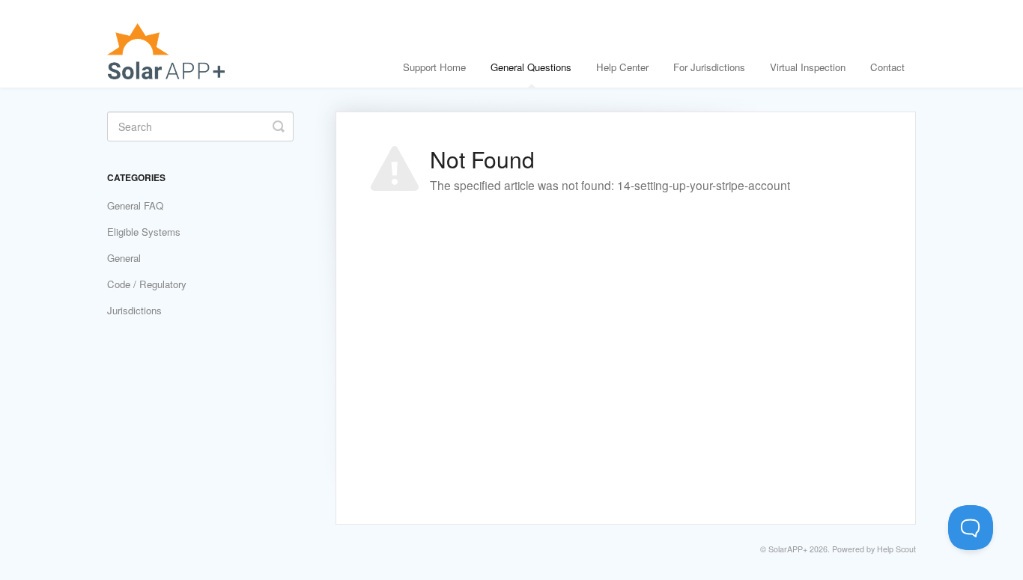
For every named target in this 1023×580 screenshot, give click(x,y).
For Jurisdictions (709, 67)
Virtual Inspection (808, 67)
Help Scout (896, 549)
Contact (887, 67)
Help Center (622, 67)
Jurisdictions (134, 310)
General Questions (531, 67)
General (124, 258)
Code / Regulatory (146, 284)
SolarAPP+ (787, 549)
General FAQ (135, 205)
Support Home (434, 67)
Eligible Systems (143, 232)
